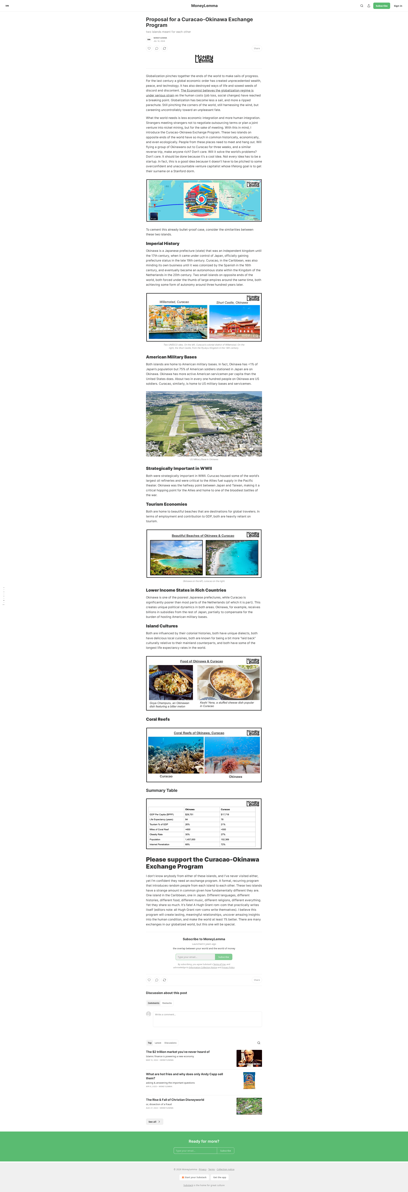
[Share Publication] (369, 6)
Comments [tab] (153, 1003)
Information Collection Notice (203, 967)
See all (152, 1121)
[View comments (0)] (157, 48)
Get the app (219, 1177)
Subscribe (382, 5)
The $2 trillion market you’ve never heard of (178, 1052)
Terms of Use (219, 964)
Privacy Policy (228, 967)
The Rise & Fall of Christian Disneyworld (175, 1100)
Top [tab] (150, 1042)
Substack (188, 1185)
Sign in (398, 5)
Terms (211, 1169)
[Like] (149, 48)
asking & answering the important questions (170, 1082)
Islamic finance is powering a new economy (170, 1056)
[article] (204, 1058)
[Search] (362, 6)
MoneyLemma (160, 38)
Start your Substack (196, 1177)
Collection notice (225, 1169)
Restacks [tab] (167, 1003)
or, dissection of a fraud (159, 1104)
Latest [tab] (158, 1042)
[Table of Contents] (3, 595)
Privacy (202, 1169)
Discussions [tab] (170, 1042)
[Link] (141, 243)
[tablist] (160, 1003)
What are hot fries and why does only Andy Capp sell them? (184, 1076)
